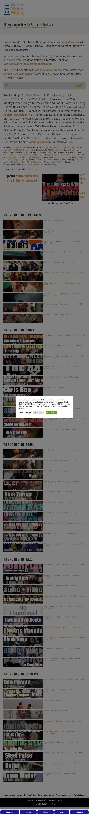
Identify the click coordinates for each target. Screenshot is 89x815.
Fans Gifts (79, 812)
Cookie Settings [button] (25, 413)
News (62, 812)
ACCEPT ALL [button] (51, 412)
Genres (45, 812)
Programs (9, 812)
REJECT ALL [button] (38, 412)
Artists (28, 812)
